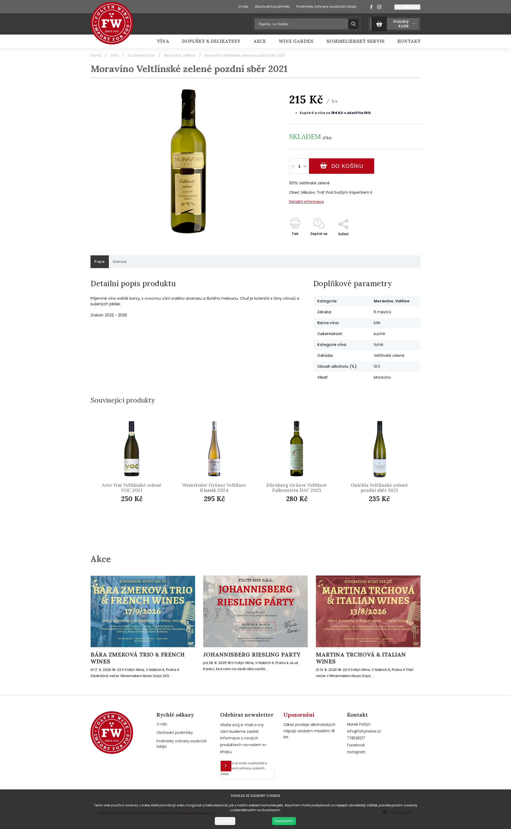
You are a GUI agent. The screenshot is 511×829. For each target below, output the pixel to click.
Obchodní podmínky (272, 6)
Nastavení (225, 821)
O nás (243, 6)
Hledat (353, 24)
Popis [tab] (99, 261)
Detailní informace (306, 201)
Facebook (356, 745)
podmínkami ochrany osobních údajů (243, 771)
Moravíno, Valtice (392, 301)
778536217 (356, 738)
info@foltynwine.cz (364, 731)
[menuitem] (166, 41)
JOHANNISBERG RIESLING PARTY (252, 654)
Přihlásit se (226, 766)
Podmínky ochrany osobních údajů (326, 6)
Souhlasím (284, 821)
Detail (219, 512)
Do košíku (347, 166)
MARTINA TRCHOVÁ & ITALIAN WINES (361, 658)
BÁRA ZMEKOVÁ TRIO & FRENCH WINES (137, 658)
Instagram (356, 752)
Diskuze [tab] (120, 261)
